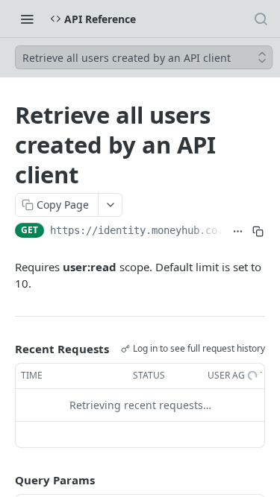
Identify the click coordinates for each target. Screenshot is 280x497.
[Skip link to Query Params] (4, 479)
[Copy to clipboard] (258, 232)
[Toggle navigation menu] (27, 19)
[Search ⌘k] (261, 19)
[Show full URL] (238, 232)
